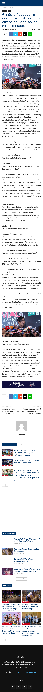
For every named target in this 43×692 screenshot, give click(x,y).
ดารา (9, 11)
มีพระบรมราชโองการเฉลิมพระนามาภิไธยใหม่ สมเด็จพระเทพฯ (26, 550)
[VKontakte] (24, 687)
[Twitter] (13, 687)
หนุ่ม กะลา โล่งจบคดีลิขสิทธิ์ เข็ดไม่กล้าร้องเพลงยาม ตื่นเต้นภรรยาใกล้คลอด (31, 411)
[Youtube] (30, 687)
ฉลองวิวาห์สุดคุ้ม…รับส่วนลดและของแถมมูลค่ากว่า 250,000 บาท (10, 411)
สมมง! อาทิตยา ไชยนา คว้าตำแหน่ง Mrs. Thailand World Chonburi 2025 (27, 570)
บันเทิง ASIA (6, 601)
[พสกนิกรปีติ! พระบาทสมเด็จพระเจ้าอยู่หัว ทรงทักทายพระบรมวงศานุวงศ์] (31, 596)
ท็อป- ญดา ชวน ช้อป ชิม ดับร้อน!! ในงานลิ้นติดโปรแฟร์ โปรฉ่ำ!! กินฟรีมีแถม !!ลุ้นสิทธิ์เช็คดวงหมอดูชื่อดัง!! (11, 630)
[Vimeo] (18, 687)
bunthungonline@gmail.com (25, 672)
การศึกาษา (25, 601)
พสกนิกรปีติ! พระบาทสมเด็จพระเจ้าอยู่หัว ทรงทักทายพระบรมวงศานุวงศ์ (31, 606)
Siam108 (7, 29)
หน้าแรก (4, 8)
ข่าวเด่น (11, 8)
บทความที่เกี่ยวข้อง (9, 445)
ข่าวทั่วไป (5, 475)
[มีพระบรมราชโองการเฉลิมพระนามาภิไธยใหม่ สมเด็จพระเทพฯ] (7, 551)
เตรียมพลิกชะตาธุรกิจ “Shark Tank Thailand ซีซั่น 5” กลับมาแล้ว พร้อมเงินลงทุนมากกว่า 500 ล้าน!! (11, 607)
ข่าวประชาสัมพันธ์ (7, 455)
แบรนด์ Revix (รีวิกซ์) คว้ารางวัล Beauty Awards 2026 (26, 461)
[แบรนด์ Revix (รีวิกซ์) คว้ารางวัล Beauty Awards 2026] (7, 462)
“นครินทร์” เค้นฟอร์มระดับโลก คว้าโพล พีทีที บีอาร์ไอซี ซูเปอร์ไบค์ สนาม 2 (27, 540)
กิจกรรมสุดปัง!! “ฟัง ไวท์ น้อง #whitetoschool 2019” (23, 560)
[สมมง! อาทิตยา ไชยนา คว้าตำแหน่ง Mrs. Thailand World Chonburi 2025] (7, 571)
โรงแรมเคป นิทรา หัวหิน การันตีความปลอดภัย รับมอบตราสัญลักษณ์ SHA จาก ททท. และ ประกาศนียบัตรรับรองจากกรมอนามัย (31, 631)
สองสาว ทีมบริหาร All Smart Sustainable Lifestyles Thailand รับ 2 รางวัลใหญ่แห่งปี (27, 453)
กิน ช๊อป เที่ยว (26, 624)
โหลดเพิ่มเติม (21, 579)
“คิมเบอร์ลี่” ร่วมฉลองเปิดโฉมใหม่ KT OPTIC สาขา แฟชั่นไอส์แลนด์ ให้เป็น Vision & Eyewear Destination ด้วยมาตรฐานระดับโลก (26, 475)
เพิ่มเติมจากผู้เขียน (23, 445)
